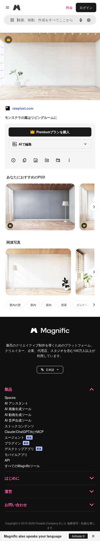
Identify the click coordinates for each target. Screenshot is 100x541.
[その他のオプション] (69, 160)
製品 (8, 389)
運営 (8, 491)
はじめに (12, 478)
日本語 (50, 369)
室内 (33, 305)
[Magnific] (50, 331)
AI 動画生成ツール (18, 414)
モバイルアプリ (16, 454)
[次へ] (94, 207)
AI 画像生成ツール (18, 408)
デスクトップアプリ (23, 448)
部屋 (64, 305)
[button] (50, 369)
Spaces (10, 397)
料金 (69, 7)
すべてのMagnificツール (22, 465)
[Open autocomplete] (10, 20)
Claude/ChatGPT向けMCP (24, 431)
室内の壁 (15, 305)
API (7, 460)
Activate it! (78, 536)
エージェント (18, 437)
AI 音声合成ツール (18, 420)
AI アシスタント (16, 403)
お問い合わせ (16, 504)
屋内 (48, 305)
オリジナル (32, 40)
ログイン (86, 7)
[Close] (93, 536)
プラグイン (16, 443)
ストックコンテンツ (19, 426)
